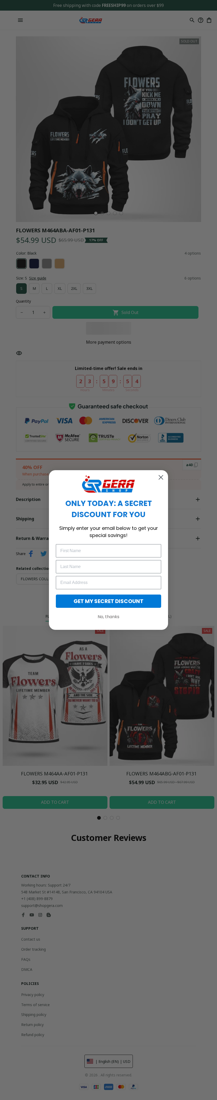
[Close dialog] (161, 477)
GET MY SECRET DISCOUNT (108, 601)
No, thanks (108, 617)
